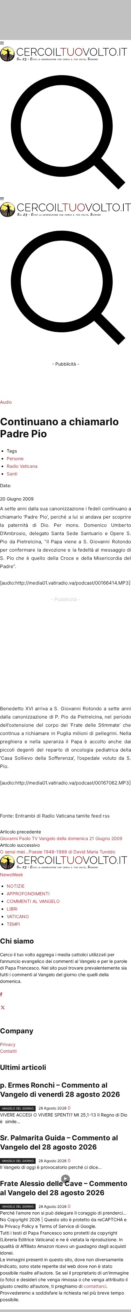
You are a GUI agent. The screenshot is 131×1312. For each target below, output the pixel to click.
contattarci (95, 1286)
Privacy (8, 1044)
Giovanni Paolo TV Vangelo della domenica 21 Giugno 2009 (61, 838)
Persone (15, 458)
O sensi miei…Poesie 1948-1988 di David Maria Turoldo (57, 851)
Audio (6, 402)
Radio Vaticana (22, 466)
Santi (12, 473)
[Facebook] (1, 994)
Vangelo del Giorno (18, 1108)
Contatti (8, 1051)
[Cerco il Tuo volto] (63, 60)
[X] (2, 1008)
